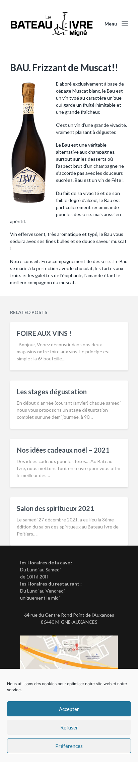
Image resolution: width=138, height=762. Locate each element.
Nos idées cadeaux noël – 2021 (63, 450)
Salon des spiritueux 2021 (55, 508)
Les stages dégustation (52, 392)
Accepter (69, 709)
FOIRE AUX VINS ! (44, 333)
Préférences (69, 746)
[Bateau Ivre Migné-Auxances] (52, 24)
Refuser (69, 727)
